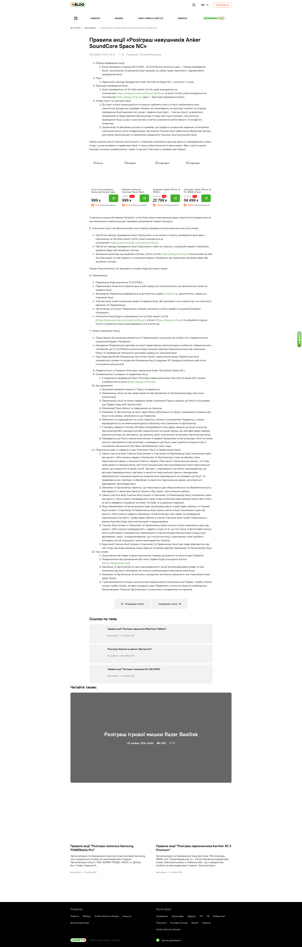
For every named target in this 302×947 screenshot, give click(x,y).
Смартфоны (162, 916)
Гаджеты (192, 916)
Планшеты (161, 922)
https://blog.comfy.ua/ (129, 96)
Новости (95, 18)
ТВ (208, 916)
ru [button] (202, 5)
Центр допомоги (171, 940)
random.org (171, 293)
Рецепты (182, 18)
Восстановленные (214, 18)
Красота (206, 922)
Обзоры (119, 18)
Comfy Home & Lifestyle (150, 18)
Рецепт (195, 922)
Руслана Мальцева (150, 54)
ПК (201, 916)
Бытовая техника (179, 922)
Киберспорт (219, 916)
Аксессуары (178, 916)
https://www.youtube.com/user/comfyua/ (140, 93)
